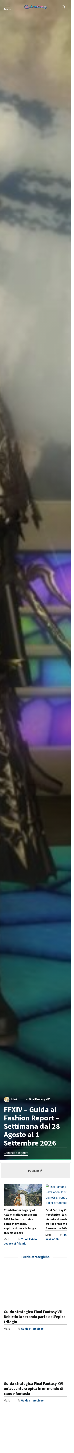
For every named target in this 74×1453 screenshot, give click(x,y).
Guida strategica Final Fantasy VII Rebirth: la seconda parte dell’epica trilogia (34, 1316)
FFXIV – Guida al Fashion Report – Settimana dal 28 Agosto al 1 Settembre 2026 (32, 1126)
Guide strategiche (32, 1328)
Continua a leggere (16, 1153)
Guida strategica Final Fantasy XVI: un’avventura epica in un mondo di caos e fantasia (34, 1388)
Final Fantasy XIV (39, 1099)
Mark (14, 1099)
